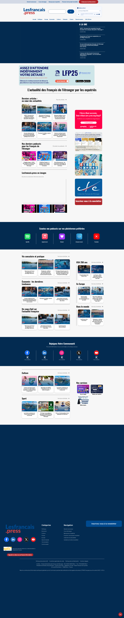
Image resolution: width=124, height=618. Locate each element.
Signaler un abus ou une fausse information (20, 555)
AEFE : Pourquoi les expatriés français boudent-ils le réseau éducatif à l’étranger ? (91, 29)
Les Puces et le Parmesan (84, 320)
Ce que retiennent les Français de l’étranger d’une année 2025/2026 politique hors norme (91, 45)
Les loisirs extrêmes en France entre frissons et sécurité (62, 389)
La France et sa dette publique (62, 326)
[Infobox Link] (27, 238)
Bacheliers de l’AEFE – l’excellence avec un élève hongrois (46, 389)
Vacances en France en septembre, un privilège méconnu (90, 36)
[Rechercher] (70, 12)
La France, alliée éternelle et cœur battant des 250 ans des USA (97, 276)
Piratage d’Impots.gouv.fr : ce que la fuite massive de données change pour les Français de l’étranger (62, 272)
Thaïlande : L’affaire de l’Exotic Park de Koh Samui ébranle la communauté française (45, 272)
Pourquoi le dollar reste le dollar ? (44, 134)
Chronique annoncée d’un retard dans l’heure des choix (62, 299)
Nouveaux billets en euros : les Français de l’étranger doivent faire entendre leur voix (97, 299)
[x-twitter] (78, 352)
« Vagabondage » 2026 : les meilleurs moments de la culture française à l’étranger (29, 164)
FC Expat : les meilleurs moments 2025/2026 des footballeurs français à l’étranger (46, 414)
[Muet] (95, 14)
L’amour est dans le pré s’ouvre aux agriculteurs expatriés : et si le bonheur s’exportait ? (90, 54)
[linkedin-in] (44, 352)
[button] (61, 99)
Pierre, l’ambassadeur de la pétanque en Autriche (62, 413)
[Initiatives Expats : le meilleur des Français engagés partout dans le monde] (44, 209)
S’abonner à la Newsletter (89, 2)
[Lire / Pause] (78, 14)
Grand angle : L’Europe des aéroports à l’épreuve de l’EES (84, 298)
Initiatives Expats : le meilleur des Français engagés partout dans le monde (44, 164)
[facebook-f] (27, 352)
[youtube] (96, 352)
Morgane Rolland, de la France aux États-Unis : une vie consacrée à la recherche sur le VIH (60, 117)
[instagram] (61, 352)
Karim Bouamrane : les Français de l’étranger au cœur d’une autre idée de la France (60, 164)
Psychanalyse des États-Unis (84, 275)
